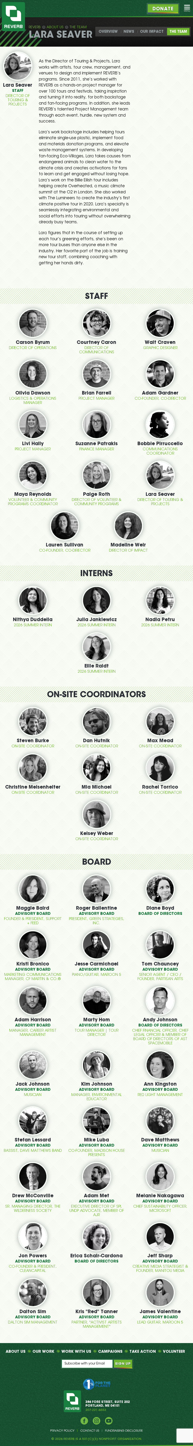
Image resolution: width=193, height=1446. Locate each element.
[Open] (187, 8)
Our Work (43, 1352)
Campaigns (110, 1352)
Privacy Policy (62, 1430)
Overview (108, 32)
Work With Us (76, 1352)
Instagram (96, 1421)
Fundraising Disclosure (124, 1430)
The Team (78, 27)
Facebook (84, 1421)
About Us (55, 27)
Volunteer (174, 1352)
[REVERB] (13, 16)
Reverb (35, 27)
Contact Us (89, 1430)
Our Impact (152, 32)
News (129, 32)
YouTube (109, 1421)
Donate (163, 9)
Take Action (142, 1352)
